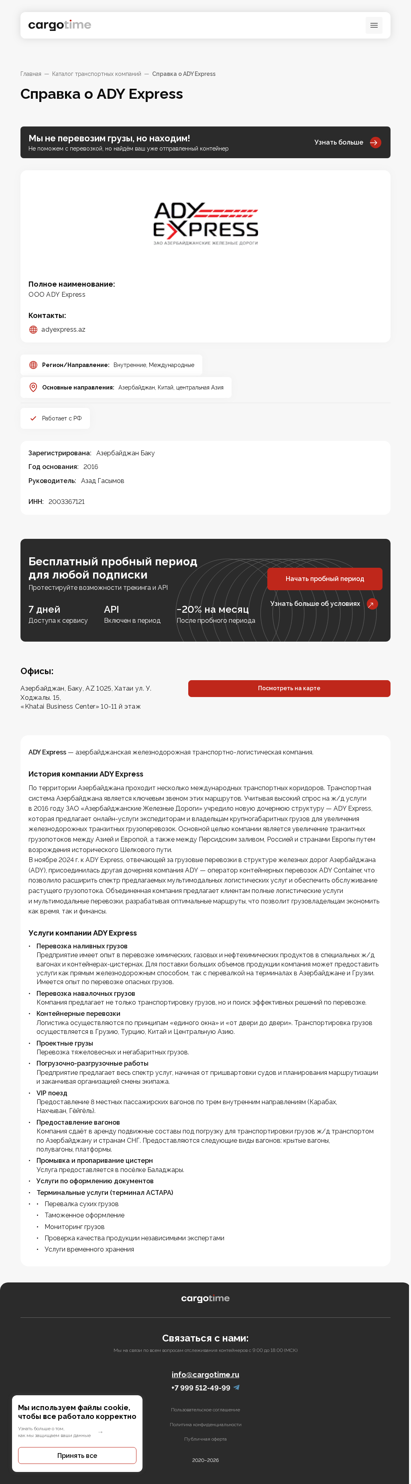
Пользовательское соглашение (205, 1410)
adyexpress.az (63, 329)
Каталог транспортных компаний (96, 74)
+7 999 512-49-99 (200, 1388)
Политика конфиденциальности (206, 1424)
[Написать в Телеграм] (236, 1388)
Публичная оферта (205, 1439)
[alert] (77, 1434)
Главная (30, 74)
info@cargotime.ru (205, 1374)
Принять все (77, 1456)
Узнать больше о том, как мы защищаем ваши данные (54, 1432)
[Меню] (374, 25)
